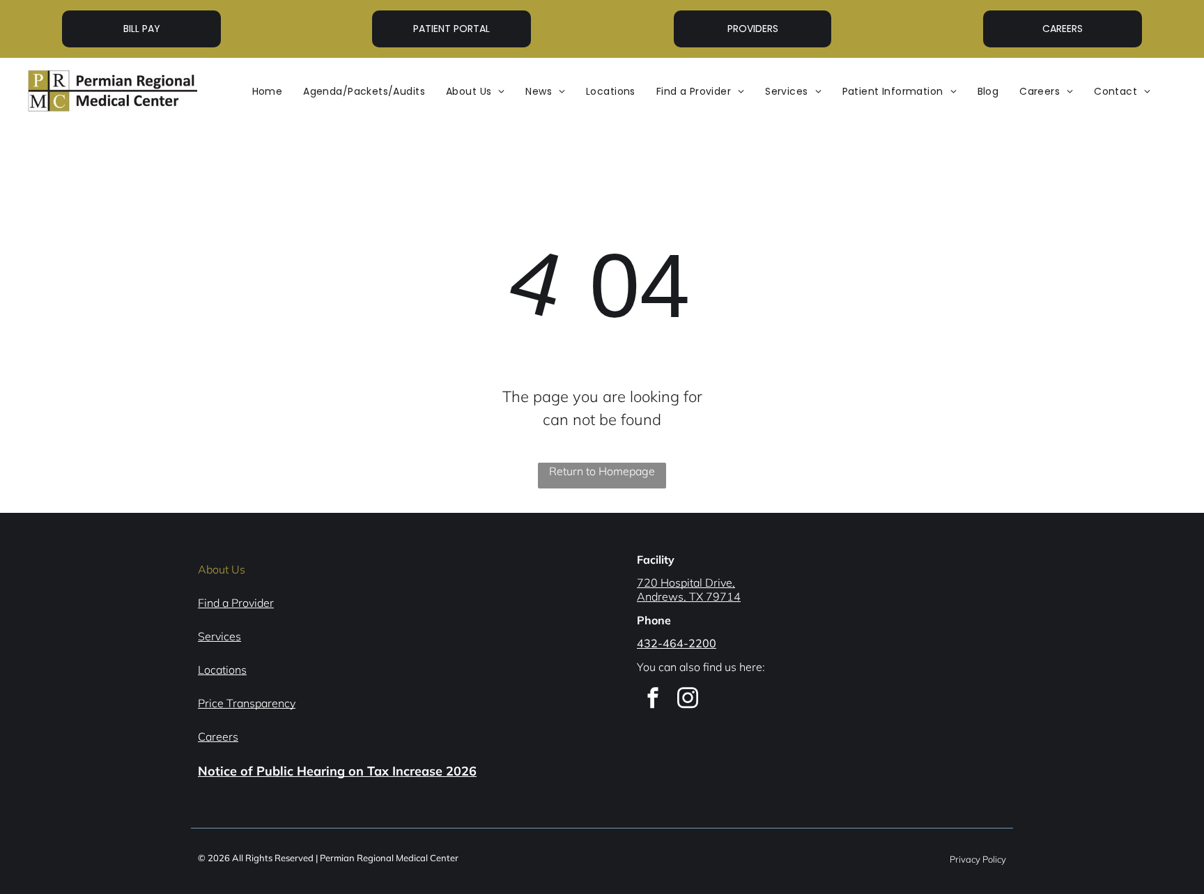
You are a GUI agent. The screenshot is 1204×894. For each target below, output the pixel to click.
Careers (218, 736)
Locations (222, 670)
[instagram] (688, 700)
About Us (221, 569)
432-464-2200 (676, 643)
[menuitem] (267, 91)
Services (219, 636)
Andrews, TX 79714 (689, 596)
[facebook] (653, 700)
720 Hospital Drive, (686, 582)
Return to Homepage (602, 471)
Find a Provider (236, 603)
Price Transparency (246, 703)
